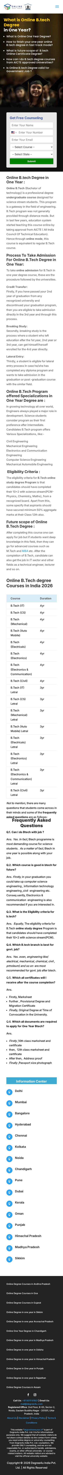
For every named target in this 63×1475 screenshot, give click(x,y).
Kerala (19, 1202)
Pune (19, 1180)
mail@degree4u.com (31, 1404)
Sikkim (20, 1258)
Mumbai (21, 1102)
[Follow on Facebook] (28, 1394)
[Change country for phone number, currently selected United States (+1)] (13, 132)
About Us (12, 1418)
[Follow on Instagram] (35, 1394)
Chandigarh (23, 1169)
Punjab (20, 1224)
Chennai (21, 1135)
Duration (45, 598)
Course (15, 598)
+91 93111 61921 (30, 1400)
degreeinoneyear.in (33, 1429)
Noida (19, 1158)
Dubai (19, 1191)
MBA (25, 551)
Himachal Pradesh (28, 1236)
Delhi (19, 1091)
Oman (19, 1213)
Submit (31, 161)
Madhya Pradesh (27, 1247)
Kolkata (20, 1146)
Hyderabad (23, 1124)
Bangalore (22, 1113)
